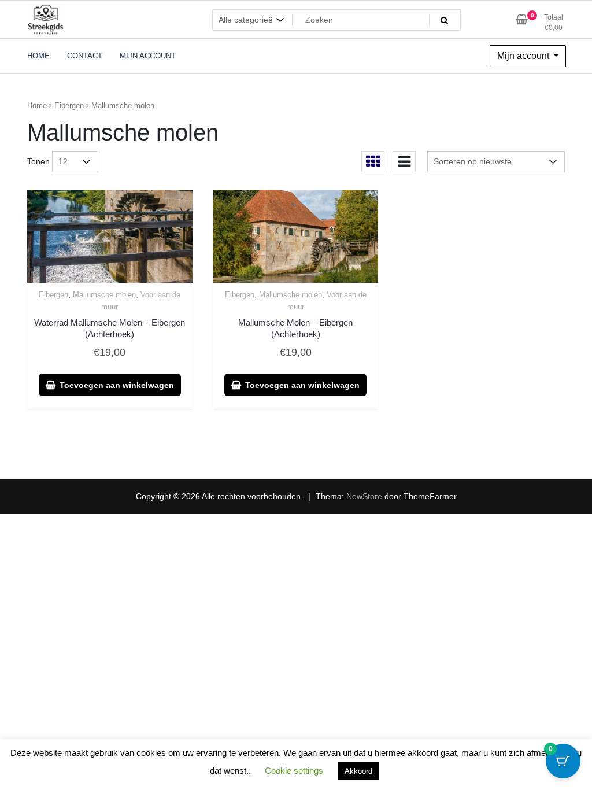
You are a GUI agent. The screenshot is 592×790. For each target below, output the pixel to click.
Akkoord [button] (358, 771)
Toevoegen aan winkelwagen (117, 385)
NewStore (364, 496)
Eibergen (69, 105)
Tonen (38, 161)
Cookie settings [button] (294, 771)
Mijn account (524, 56)
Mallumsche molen (104, 294)
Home (37, 105)
